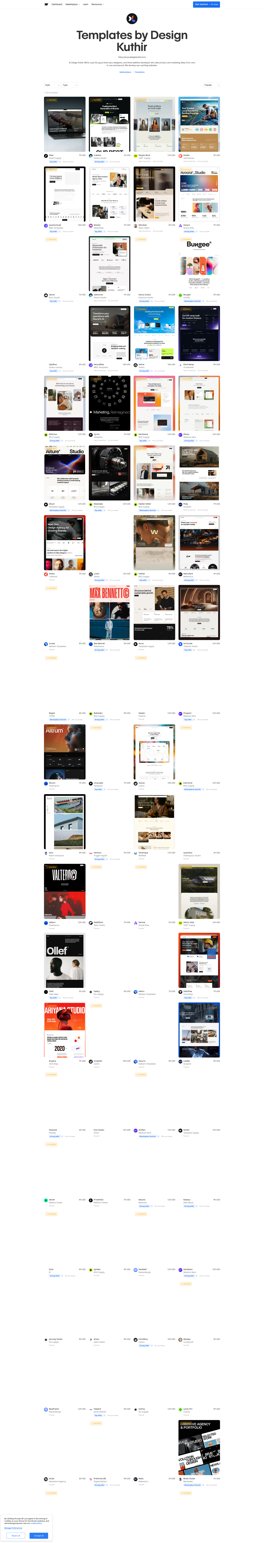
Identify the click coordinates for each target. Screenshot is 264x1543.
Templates (139, 72)
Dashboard (57, 4)
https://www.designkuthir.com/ (132, 57)
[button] (73, 4)
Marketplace (125, 72)
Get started (206, 4)
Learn (85, 4)
